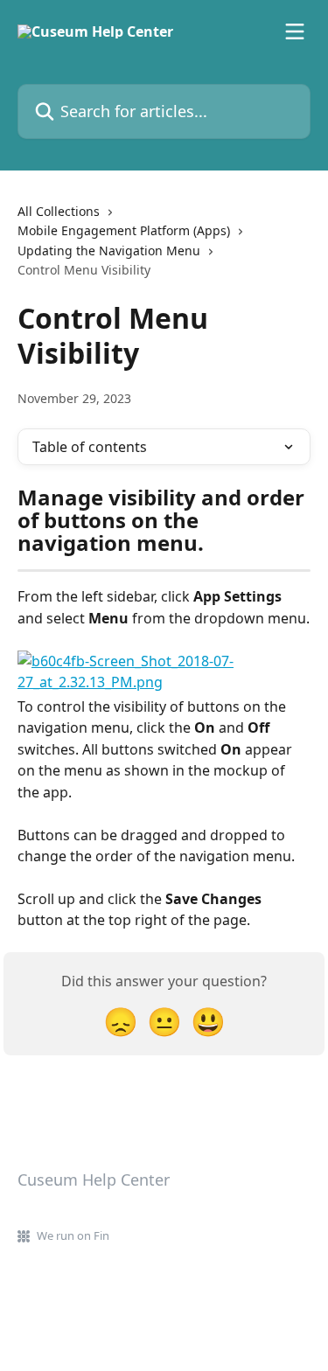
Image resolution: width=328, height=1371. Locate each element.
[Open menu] (295, 31)
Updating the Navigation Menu (108, 250)
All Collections (58, 211)
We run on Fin (73, 1235)
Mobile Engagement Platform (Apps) (123, 230)
